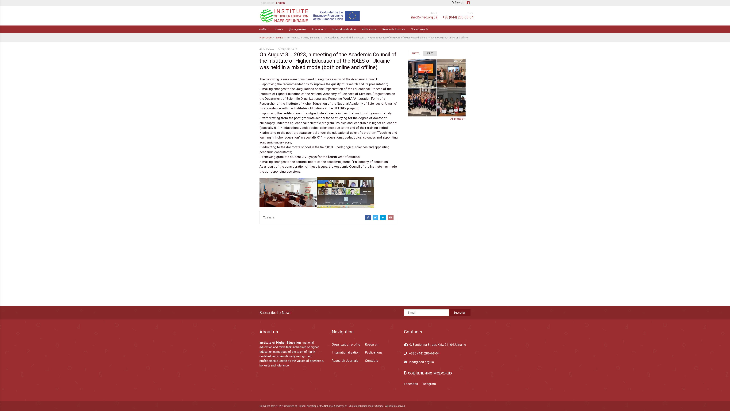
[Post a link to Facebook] (368, 217)
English (280, 2)
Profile (263, 29)
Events (279, 29)
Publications (369, 29)
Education (318, 29)
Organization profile (346, 344)
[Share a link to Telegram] (383, 217)
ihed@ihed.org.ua (421, 362)
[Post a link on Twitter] (375, 217)
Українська (267, 2)
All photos (458, 118)
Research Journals (393, 29)
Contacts (371, 360)
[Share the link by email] (391, 217)
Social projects (419, 29)
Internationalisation (344, 29)
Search (459, 2)
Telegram (429, 384)
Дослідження (297, 29)
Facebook (411, 384)
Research (371, 344)
